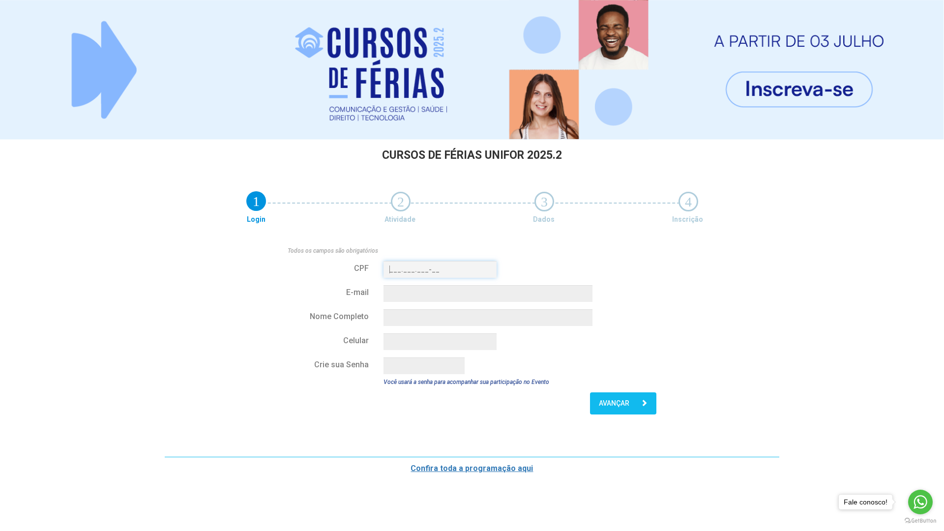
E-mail (357, 292)
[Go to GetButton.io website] (920, 521)
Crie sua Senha (341, 364)
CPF (361, 268)
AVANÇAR (615, 403)
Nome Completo (339, 316)
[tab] (256, 201)
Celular (356, 340)
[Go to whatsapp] (920, 502)
